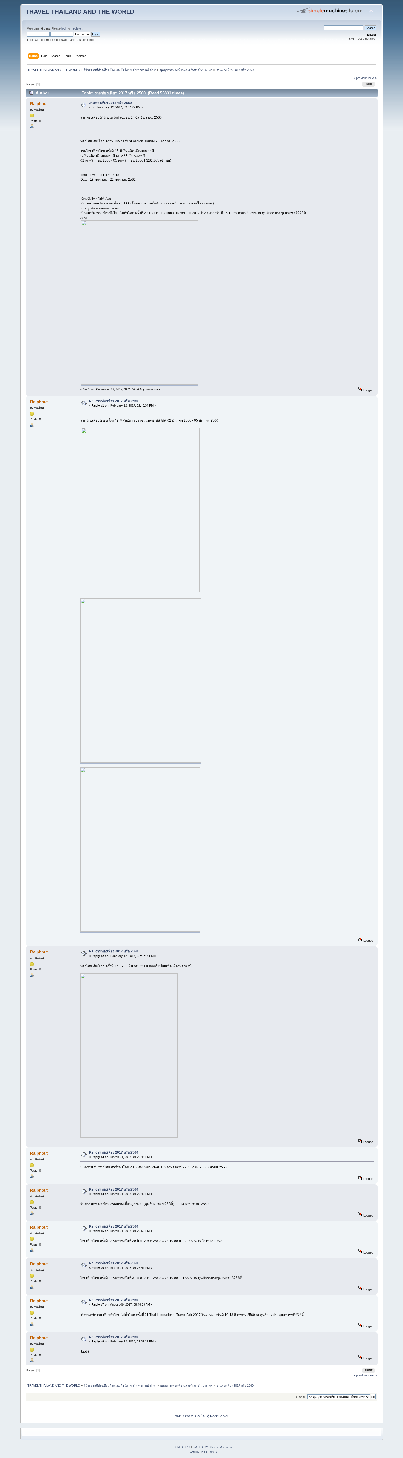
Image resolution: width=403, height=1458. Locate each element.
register (77, 28)
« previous (361, 78)
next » (372, 78)
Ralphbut (39, 103)
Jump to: (301, 1396)
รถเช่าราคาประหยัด (190, 1416)
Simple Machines (221, 1446)
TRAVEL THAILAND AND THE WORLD (80, 11)
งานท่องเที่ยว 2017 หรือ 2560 (110, 103)
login (64, 28)
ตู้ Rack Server (217, 1416)
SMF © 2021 (201, 1446)
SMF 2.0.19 (182, 1446)
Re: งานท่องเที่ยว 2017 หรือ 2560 (113, 401)
